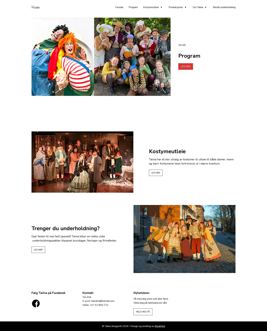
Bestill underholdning (224, 7)
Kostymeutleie (151, 7)
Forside (119, 7)
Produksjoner (176, 7)
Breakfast (160, 326)
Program (133, 7)
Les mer (186, 66)
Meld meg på (143, 311)
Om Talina (198, 7)
